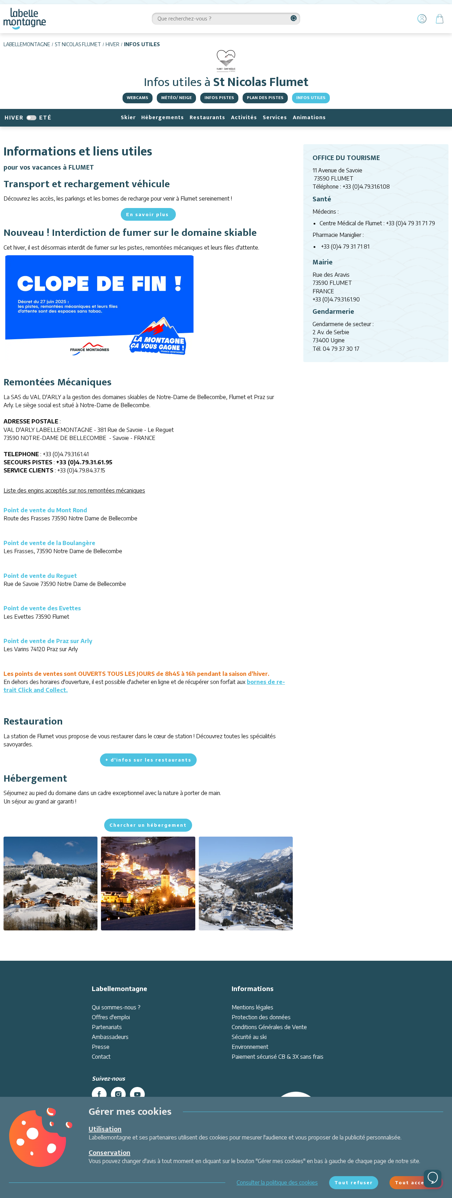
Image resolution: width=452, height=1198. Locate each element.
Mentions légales (252, 1007)
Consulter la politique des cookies (277, 1182)
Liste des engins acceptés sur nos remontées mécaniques (74, 490)
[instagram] (118, 1094)
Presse (100, 1046)
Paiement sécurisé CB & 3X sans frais (277, 1056)
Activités (244, 117)
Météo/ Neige (176, 98)
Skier (128, 117)
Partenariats (107, 1027)
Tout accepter (416, 1182)
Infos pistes (219, 98)
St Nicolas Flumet (78, 44)
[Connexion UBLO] (7, 1193)
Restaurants (207, 117)
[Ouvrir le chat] (432, 1178)
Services (275, 117)
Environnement (250, 1046)
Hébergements (162, 117)
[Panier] (439, 18)
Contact (101, 1056)
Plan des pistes (265, 98)
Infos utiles (311, 98)
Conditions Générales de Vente (269, 1027)
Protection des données (261, 1017)
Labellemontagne (27, 44)
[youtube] (137, 1094)
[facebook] (99, 1094)
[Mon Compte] (422, 18)
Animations (309, 117)
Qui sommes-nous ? (116, 1007)
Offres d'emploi (111, 1017)
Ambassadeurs (110, 1036)
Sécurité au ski (249, 1036)
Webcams (137, 98)
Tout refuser (353, 1182)
